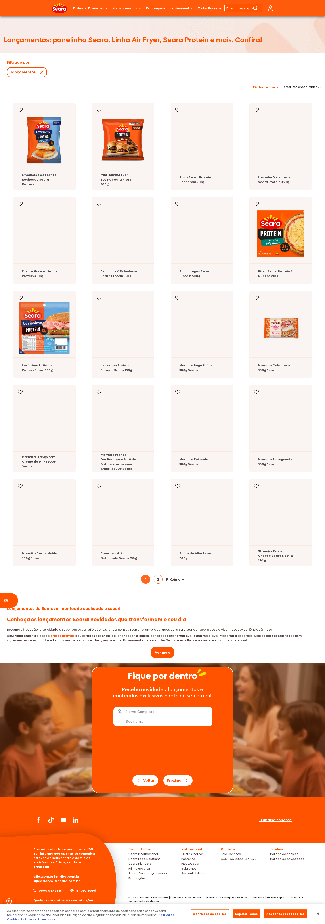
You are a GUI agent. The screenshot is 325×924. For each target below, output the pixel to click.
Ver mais (162, 652)
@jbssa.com (43, 881)
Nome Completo (140, 711)
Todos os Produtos (88, 8)
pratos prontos (62, 636)
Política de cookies (284, 854)
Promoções (155, 8)
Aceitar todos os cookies (285, 914)
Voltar (149, 780)
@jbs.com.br (43, 876)
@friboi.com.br (67, 876)
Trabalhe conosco (275, 820)
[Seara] (59, 8)
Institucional (178, 8)
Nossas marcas (124, 8)
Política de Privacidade (37, 919)
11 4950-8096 (86, 891)
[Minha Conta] (270, 8)
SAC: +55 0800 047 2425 (239, 859)
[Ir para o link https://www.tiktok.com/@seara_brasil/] (51, 820)
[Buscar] (255, 8)
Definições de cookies (209, 914)
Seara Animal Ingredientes (148, 873)
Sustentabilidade (194, 873)
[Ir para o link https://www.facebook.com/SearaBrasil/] (38, 820)
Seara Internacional (143, 854)
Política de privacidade (287, 859)
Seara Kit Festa (140, 864)
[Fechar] (318, 913)
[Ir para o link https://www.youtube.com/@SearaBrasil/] (63, 820)
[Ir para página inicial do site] (162, 835)
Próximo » (175, 579)
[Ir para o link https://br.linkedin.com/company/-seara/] (75, 820)
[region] (162, 914)
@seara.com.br (67, 881)
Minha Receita (209, 8)
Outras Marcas (192, 854)
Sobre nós (188, 868)
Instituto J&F (190, 864)
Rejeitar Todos (246, 914)
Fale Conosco (231, 854)
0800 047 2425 (50, 891)
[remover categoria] (40, 72)
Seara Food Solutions (144, 859)
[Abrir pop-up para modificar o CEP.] (9, 901)
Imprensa (188, 859)
